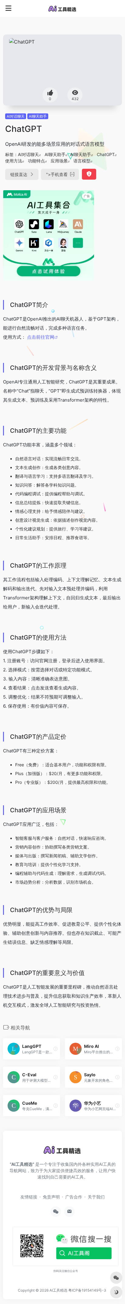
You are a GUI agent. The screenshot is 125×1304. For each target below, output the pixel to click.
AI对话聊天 (16, 116)
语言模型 (81, 160)
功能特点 (36, 160)
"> (57, 174)
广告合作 (73, 1196)
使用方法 (13, 160)
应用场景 (59, 160)
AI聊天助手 (38, 116)
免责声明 (51, 1196)
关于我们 (96, 1196)
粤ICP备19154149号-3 (87, 1290)
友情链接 (28, 1196)
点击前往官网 (40, 337)
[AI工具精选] (62, 8)
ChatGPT (106, 154)
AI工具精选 (58, 1290)
